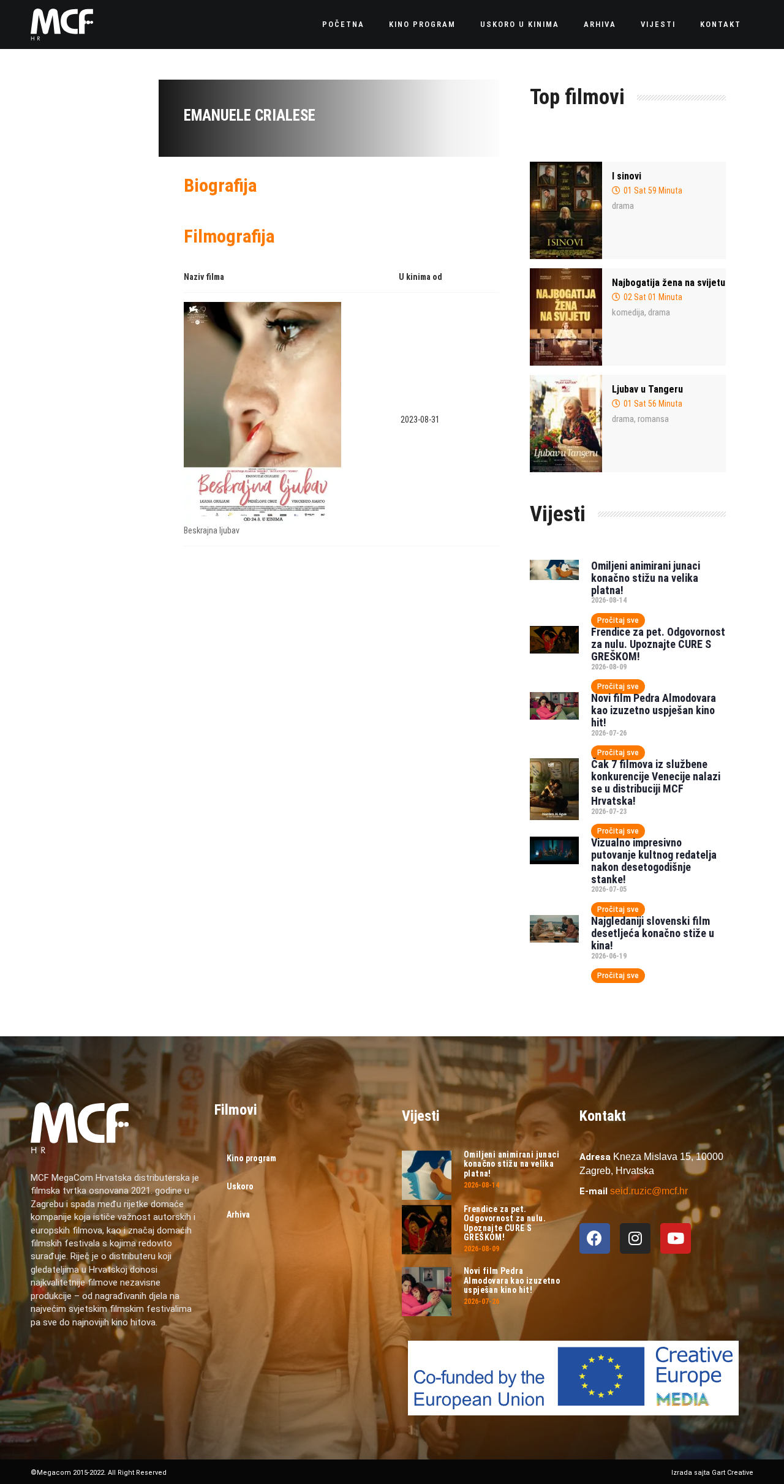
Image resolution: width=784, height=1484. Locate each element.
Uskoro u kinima (519, 24)
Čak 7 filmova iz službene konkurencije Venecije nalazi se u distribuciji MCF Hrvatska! (655, 782)
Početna (343, 24)
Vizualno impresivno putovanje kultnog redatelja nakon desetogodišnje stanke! (654, 860)
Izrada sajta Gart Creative (712, 1473)
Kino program (422, 24)
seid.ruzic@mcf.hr (649, 1191)
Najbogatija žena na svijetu (668, 282)
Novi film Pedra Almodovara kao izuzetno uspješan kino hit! (653, 710)
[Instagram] (635, 1238)
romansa (653, 418)
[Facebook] (594, 1238)
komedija (628, 312)
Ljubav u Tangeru (647, 389)
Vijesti (658, 24)
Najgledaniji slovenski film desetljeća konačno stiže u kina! (652, 933)
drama (623, 205)
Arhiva (600, 24)
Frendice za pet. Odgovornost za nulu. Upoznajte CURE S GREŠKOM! (658, 644)
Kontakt (720, 24)
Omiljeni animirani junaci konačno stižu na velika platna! (645, 578)
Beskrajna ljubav (211, 530)
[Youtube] (675, 1238)
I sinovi (626, 176)
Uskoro (240, 1186)
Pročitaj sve (618, 620)
